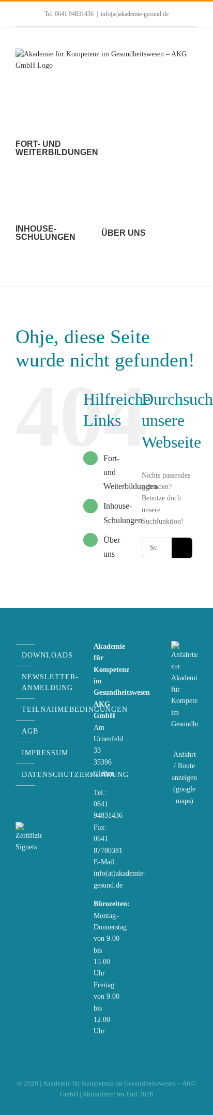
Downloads (26, 655)
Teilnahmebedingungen (26, 709)
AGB (26, 731)
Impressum (26, 753)
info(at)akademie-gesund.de (135, 14)
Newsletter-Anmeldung (26, 682)
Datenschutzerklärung (26, 774)
